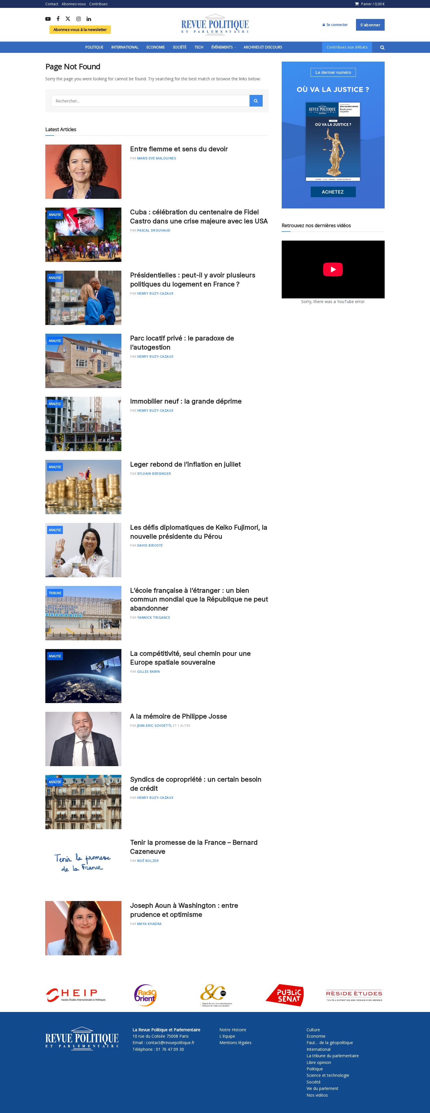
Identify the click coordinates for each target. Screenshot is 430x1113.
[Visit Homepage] (215, 25)
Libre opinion (319, 1062)
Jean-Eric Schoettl (154, 725)
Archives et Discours (263, 47)
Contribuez (98, 3)
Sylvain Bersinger (154, 473)
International (124, 47)
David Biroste (150, 545)
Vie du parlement (322, 1088)
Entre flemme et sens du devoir (179, 149)
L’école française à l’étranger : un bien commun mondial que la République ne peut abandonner (199, 599)
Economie (156, 47)
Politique (94, 47)
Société (179, 47)
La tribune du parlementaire (333, 1055)
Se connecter (337, 24)
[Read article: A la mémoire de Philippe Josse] (83, 739)
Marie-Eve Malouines (156, 158)
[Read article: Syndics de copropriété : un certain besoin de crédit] (83, 802)
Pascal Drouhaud (154, 230)
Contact (51, 3)
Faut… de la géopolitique (330, 1042)
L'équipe (227, 1036)
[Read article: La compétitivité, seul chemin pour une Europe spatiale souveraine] (83, 676)
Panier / (373, 3)
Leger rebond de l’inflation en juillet (185, 464)
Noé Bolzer (148, 860)
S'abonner (370, 24)
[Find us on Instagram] (78, 19)
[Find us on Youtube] (48, 19)
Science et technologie (328, 1075)
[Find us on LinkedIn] (89, 19)
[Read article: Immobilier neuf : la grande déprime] (83, 424)
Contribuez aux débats (347, 47)
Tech (199, 47)
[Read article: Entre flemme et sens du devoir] (83, 172)
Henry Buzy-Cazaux (155, 293)
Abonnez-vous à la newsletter (80, 29)
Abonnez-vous (74, 3)
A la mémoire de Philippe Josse (178, 716)
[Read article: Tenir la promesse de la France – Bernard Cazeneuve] (83, 865)
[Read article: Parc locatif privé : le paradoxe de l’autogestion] (83, 361)
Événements (222, 47)
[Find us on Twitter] (67, 19)
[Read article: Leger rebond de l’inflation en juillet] (83, 487)
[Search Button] (382, 47)
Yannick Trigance (153, 617)
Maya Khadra (149, 923)
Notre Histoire (232, 1029)
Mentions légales (235, 1042)
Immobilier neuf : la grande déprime (186, 401)
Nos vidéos (317, 1095)
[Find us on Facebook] (57, 19)
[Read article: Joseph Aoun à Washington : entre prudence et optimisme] (83, 928)
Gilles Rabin (148, 671)
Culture (313, 1029)
